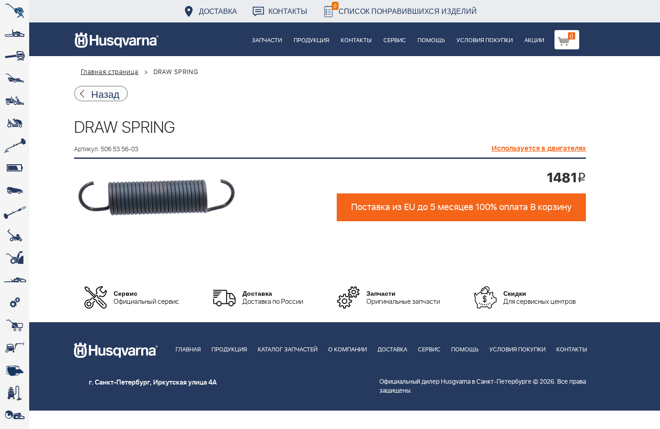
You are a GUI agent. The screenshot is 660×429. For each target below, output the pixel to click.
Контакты (287, 11)
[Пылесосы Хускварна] (14, 392)
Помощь (431, 40)
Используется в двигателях (539, 148)
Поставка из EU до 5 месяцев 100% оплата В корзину (461, 207)
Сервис (394, 40)
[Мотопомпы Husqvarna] (14, 370)
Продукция (311, 40)
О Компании (347, 350)
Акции (534, 40)
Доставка (218, 11)
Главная (188, 350)
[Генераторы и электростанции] (14, 325)
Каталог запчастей (287, 350)
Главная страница (110, 72)
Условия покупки (485, 40)
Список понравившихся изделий (405, 9)
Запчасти (267, 40)
